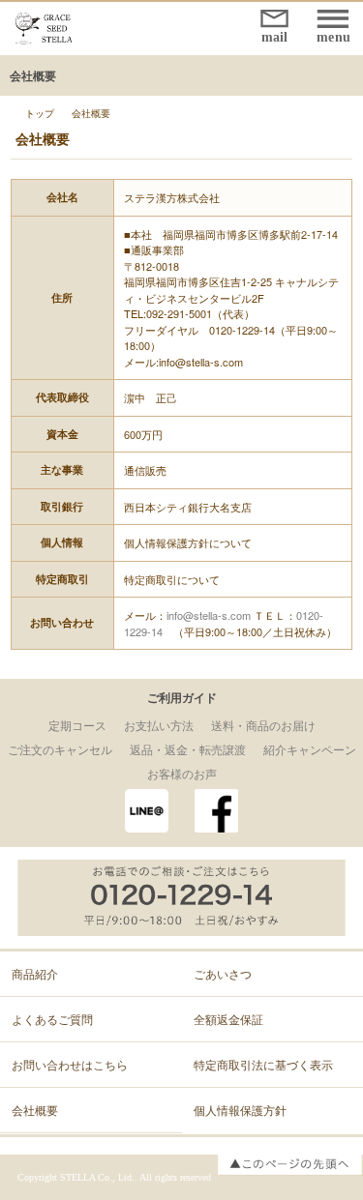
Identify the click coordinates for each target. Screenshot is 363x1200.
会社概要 (35, 1109)
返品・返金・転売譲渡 (188, 749)
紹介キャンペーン (309, 749)
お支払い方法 (159, 725)
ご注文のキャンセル (60, 749)
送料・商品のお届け (263, 725)
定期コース (77, 725)
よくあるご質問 (52, 1018)
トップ (39, 113)
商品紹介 (35, 973)
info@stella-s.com (208, 615)
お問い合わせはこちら (70, 1064)
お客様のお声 (182, 773)
